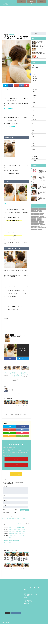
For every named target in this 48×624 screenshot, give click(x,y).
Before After (7, 523)
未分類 (33, 143)
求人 (32, 147)
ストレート (39, 220)
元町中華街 (36, 226)
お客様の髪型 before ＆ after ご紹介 (16, 533)
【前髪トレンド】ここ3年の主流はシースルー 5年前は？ (42, 192)
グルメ (33, 108)
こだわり (25, 4)
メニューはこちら (16, 459)
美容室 (33, 229)
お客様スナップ (21, 523)
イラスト (33, 99)
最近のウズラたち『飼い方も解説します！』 (42, 198)
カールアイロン (34, 216)
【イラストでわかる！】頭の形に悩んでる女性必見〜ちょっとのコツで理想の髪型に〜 (38, 179)
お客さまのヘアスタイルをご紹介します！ (17, 527)
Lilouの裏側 (34, 74)
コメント (5, 486)
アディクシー (39, 210)
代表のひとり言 (34, 130)
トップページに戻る (16, 474)
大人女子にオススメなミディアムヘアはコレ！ (40, 49)
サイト (4, 505)
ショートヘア (11, 542)
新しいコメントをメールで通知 (10, 509)
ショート (6, 542)
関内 (38, 229)
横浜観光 (33, 145)
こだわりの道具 (34, 89)
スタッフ (37, 4)
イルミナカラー (40, 213)
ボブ (32, 226)
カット (33, 104)
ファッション (34, 119)
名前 (4, 495)
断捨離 (33, 136)
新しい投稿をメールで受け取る (10, 512)
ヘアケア (33, 125)
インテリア (34, 102)
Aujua (33, 65)
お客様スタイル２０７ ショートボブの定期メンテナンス (7, 373)
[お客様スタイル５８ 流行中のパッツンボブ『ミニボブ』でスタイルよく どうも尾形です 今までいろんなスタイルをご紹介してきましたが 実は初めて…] (25, 368)
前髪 (32, 132)
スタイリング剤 (34, 112)
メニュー (13, 4)
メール (5, 500)
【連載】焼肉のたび (35, 78)
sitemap (7, 622)
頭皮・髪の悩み (34, 156)
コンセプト (19, 4)
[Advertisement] (24, 15)
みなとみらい (34, 210)
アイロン (33, 91)
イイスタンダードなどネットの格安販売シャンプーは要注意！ (15, 414)
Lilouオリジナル (35, 76)
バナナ (33, 115)
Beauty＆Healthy (35, 67)
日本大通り (34, 141)
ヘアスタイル (42, 224)
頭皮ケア (33, 154)
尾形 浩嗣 (10, 389)
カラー (33, 106)
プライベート (34, 123)
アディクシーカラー (35, 211)
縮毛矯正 (33, 149)
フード (33, 121)
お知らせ (33, 82)
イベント (33, 97)
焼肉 (41, 227)
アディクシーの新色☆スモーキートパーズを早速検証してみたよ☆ (42, 186)
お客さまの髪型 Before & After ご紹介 (17, 531)
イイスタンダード (34, 213)
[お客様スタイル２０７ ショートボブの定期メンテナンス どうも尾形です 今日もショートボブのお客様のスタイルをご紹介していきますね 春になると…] (7, 368)
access (3, 622)
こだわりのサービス (35, 87)
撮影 (32, 134)
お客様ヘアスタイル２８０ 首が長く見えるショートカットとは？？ (18, 536)
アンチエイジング (35, 95)
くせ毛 (33, 84)
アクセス (43, 4)
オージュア (38, 214)
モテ (32, 128)
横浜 (38, 227)
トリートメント (41, 221)
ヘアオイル (41, 223)
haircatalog (13, 523)
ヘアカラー (33, 224)
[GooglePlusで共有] (16, 85)
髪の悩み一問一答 (35, 158)
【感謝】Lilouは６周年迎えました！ (40, 56)
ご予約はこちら (16, 464)
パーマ (33, 117)
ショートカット (38, 217)
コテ (38, 216)
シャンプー (34, 110)
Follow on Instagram (16, 613)
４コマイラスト (34, 160)
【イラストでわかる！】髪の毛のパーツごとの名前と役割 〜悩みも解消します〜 (42, 170)
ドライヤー (33, 223)
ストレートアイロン (35, 221)
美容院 (36, 229)
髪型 (41, 229)
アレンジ (33, 93)
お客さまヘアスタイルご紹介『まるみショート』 (18, 529)
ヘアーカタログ (31, 4)
